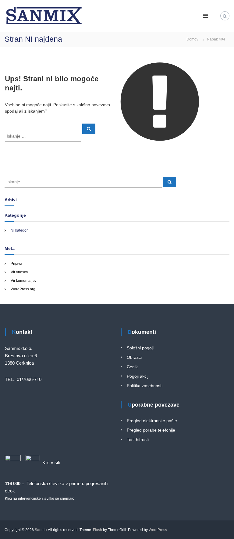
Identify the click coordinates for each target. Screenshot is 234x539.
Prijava (16, 263)
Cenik (132, 366)
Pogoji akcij (137, 376)
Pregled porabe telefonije (151, 430)
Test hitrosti (138, 439)
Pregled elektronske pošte (152, 420)
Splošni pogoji (140, 347)
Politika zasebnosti (144, 385)
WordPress (158, 530)
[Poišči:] (43, 135)
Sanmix (41, 530)
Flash (97, 530)
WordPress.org (23, 289)
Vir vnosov (19, 272)
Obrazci (134, 357)
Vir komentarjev (24, 280)
